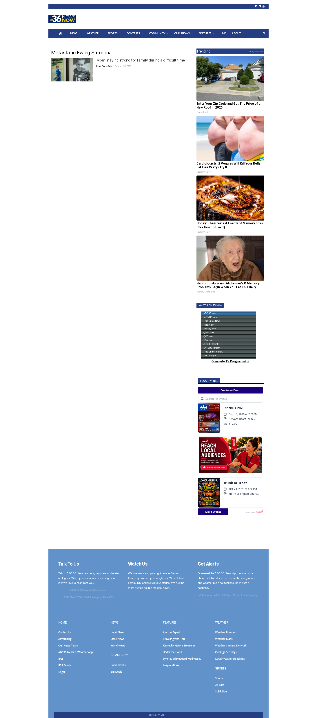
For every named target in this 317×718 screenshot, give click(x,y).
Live (223, 33)
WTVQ (62, 19)
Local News (118, 632)
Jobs (60, 658)
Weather (93, 33)
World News (118, 645)
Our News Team (68, 645)
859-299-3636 (77, 590)
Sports (113, 33)
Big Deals (116, 671)
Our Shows (182, 33)
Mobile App (205, 595)
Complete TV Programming (230, 361)
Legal (61, 672)
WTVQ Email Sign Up (245, 595)
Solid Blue (221, 691)
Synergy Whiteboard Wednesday (182, 658)
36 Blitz (219, 685)
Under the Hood (172, 652)
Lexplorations (171, 665)
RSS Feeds (64, 665)
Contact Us (65, 632)
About (236, 33)
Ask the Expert (171, 632)
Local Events (118, 665)
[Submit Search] (264, 33)
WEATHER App (222, 595)
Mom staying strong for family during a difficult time (140, 60)
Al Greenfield (105, 66)
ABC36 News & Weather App (75, 652)
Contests (133, 33)
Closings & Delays (226, 652)
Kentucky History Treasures (179, 645)
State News (117, 639)
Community (157, 33)
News (73, 33)
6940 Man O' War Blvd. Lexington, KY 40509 (89, 597)
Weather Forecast (225, 632)
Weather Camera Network (230, 645)
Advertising (64, 639)
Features (205, 33)
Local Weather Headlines (230, 658)
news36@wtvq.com (96, 590)
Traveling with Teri (174, 639)
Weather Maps (224, 639)
